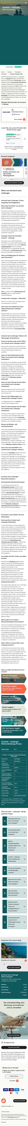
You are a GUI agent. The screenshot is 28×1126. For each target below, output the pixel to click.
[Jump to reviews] (14, 67)
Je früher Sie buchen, (17, 250)
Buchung (12, 561)
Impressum (3, 1122)
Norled (8, 78)
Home (3, 72)
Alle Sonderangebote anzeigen (14, 182)
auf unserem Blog (20, 328)
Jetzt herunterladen (14, 1035)
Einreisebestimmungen (8, 487)
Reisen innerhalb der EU (8, 498)
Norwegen (18, 72)
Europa (10, 72)
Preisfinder (4, 95)
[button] (14, 821)
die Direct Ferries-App (7, 582)
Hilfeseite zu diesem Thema (14, 444)
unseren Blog (5, 375)
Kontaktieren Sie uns (12, 1117)
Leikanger (4, 74)
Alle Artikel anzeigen (14, 967)
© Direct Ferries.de (5, 1111)
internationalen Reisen (12, 492)
